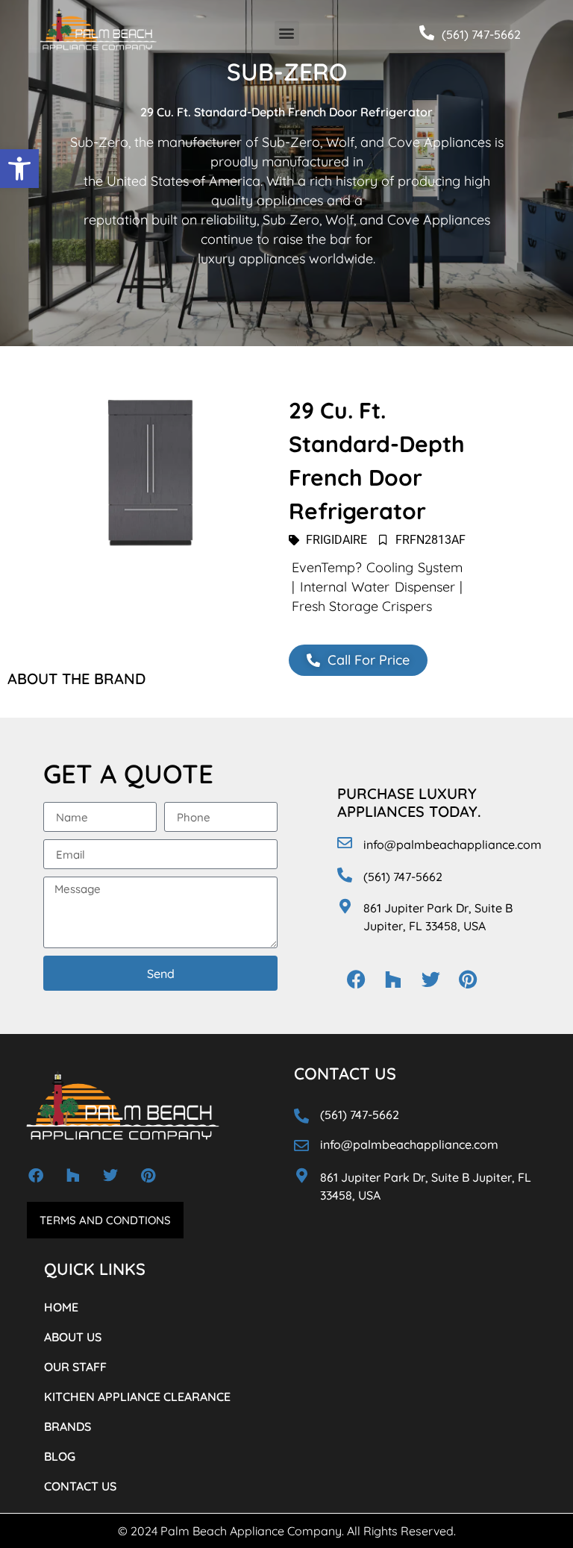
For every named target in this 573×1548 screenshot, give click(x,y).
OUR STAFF (75, 1366)
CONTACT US (80, 1486)
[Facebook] (356, 979)
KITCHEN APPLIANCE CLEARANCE (137, 1396)
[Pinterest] (467, 979)
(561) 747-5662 (481, 34)
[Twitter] (430, 979)
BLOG (59, 1456)
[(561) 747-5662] (426, 32)
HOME (61, 1307)
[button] (19, 168)
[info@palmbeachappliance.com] (344, 843)
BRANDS (67, 1426)
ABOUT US (72, 1336)
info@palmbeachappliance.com (452, 844)
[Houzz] (393, 979)
